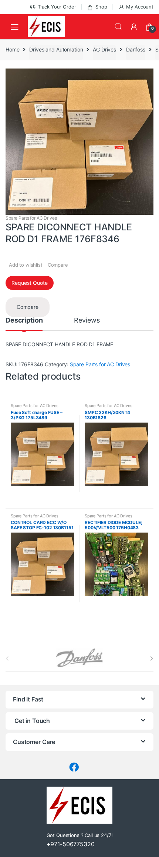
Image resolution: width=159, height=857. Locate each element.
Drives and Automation (56, 49)
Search (118, 27)
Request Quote (29, 283)
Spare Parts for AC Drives (31, 218)
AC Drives (104, 49)
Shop (101, 7)
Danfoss (135, 49)
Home (12, 49)
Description (24, 320)
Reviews (86, 320)
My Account (139, 7)
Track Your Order (57, 7)
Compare (58, 265)
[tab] (24, 323)
